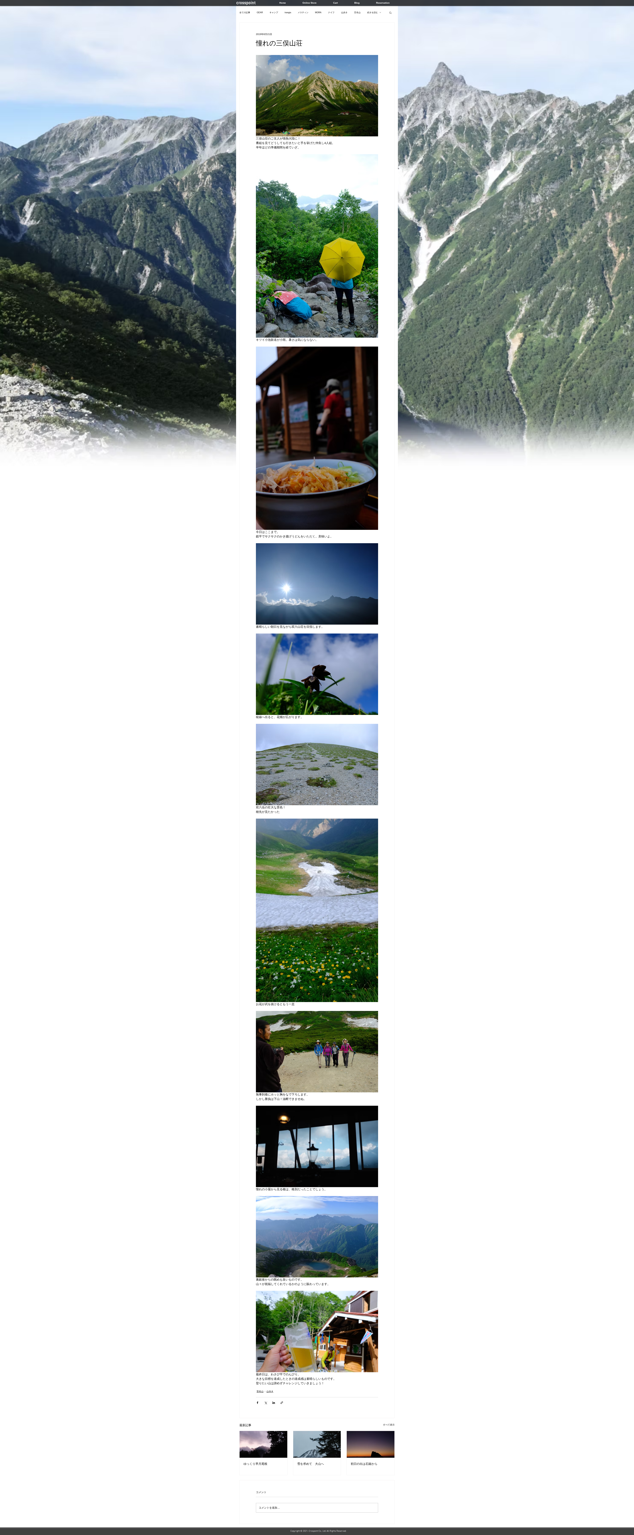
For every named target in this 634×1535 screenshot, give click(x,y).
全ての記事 (244, 12)
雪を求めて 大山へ (310, 1463)
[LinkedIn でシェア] (273, 1402)
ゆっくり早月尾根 (255, 1463)
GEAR (260, 12)
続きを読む (372, 12)
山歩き (344, 12)
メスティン (303, 12)
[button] (390, 12)
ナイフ (331, 12)
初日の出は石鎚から (364, 1463)
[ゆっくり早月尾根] (263, 1444)
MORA (318, 12)
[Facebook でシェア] (257, 1402)
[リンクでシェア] (281, 1402)
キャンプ (273, 12)
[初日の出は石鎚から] (370, 1444)
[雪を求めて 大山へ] (317, 1444)
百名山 (357, 12)
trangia (288, 12)
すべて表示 (389, 1424)
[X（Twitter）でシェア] (265, 1402)
